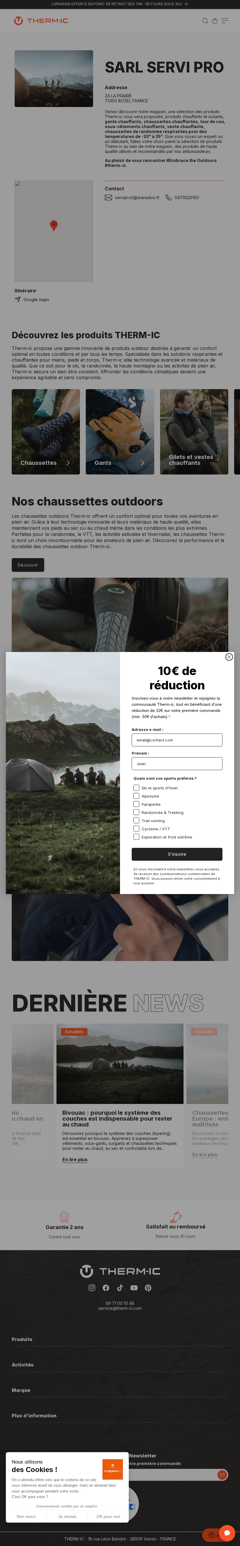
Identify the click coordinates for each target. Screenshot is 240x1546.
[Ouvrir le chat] (227, 1533)
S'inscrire (177, 854)
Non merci (26, 1516)
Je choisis (67, 1516)
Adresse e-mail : (147, 729)
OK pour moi (108, 1516)
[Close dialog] (229, 656)
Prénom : (140, 753)
